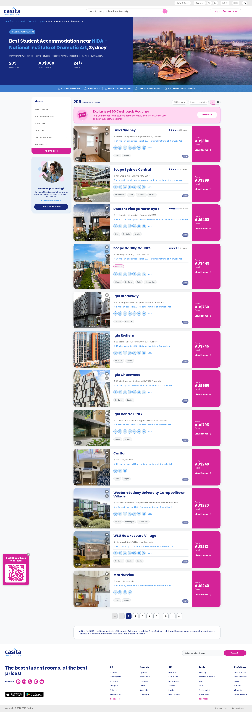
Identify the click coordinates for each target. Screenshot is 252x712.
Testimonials (204, 690)
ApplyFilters (51, 151)
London (113, 672)
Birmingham (115, 676)
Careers (237, 685)
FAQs (236, 681)
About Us (238, 690)
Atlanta (172, 685)
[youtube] (42, 681)
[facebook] (18, 681)
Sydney (143, 672)
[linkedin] (36, 681)
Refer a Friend (240, 694)
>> (179, 616)
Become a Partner (207, 676)
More (150, 148)
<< (114, 616)
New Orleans (174, 694)
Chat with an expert (51, 206)
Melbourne (145, 676)
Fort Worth (173, 676)
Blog (201, 681)
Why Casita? (204, 694)
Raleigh (172, 690)
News (201, 685)
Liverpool (114, 685)
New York (173, 672)
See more (115, 699)
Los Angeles (174, 681)
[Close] (28, 554)
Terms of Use (240, 672)
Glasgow (114, 681)
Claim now (207, 114)
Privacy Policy (240, 676)
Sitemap (202, 672)
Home (6, 21)
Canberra (144, 694)
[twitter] (30, 681)
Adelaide (144, 690)
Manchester (115, 694)
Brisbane (144, 681)
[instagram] (24, 681)
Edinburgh (114, 690)
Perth (142, 685)
